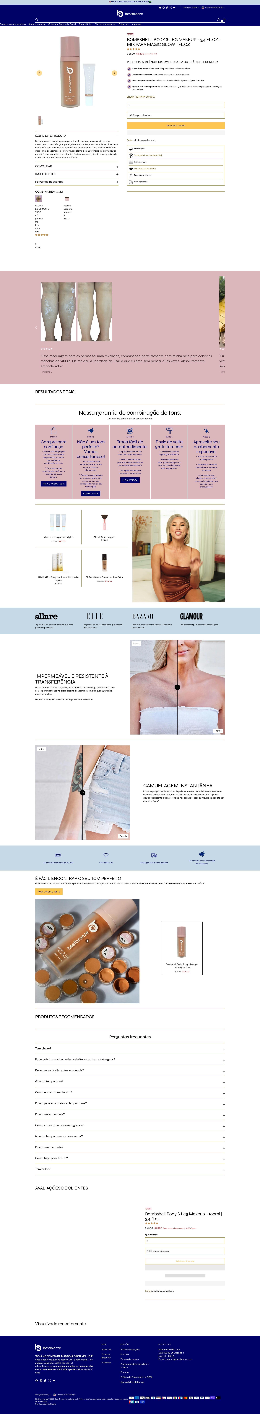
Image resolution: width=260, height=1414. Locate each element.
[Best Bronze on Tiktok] (167, 7)
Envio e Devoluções (130, 1349)
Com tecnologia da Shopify (45, 1404)
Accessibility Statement (132, 1382)
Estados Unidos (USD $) (214, 7)
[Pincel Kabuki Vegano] (105, 522)
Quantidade (151, 1234)
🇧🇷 (150, 2)
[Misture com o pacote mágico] (58, 522)
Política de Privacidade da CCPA (136, 1377)
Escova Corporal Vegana (68, 209)
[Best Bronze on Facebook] (160, 7)
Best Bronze (59, 1399)
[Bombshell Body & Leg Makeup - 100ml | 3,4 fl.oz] (182, 942)
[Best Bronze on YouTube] (174, 7)
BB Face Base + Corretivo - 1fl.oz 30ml (104, 577)
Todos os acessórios (105, 24)
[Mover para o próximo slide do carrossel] (223, 327)
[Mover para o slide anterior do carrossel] (36, 327)
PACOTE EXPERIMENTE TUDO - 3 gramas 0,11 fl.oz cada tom (42, 218)
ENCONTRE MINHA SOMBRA (141, 96)
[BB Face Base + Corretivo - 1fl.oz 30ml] (105, 562)
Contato (125, 1372)
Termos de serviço (130, 1359)
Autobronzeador (37, 24)
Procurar (125, 1354)
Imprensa (136, 24)
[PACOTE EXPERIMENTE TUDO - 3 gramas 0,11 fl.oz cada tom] (38, 198)
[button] (41, 234)
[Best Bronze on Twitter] (170, 7)
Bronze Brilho (85, 24)
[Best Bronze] (130, 13)
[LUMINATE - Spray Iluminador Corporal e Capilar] (58, 562)
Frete (129, 140)
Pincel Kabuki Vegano (104, 537)
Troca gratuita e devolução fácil (148, 155)
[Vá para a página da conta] (217, 19)
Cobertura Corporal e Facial (62, 24)
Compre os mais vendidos (13, 24)
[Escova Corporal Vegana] (67, 198)
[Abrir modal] (87, 941)
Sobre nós (124, 24)
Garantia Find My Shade (145, 168)
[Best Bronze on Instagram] (163, 7)
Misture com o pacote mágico (58, 537)
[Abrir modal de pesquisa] (36, 19)
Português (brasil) (190, 7)
